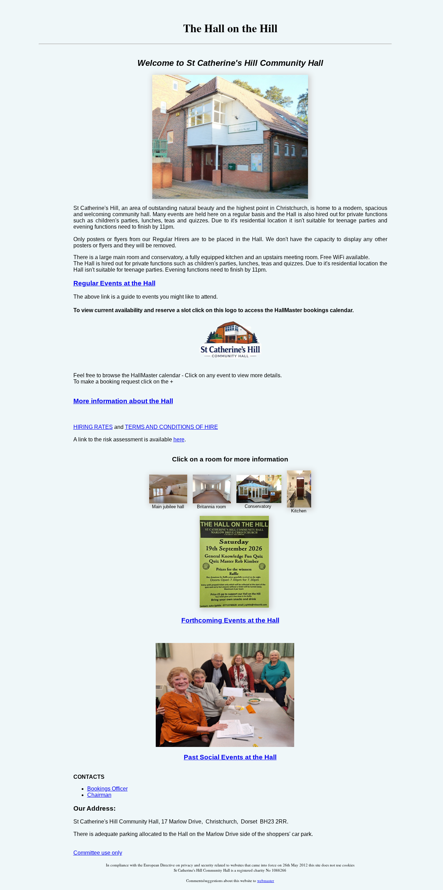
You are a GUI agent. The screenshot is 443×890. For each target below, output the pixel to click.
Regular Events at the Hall (114, 283)
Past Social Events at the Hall (230, 757)
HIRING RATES (93, 427)
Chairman (99, 795)
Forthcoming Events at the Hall (230, 620)
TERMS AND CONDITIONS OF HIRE (171, 427)
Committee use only (97, 853)
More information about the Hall (123, 401)
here (178, 439)
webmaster (265, 880)
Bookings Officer (107, 789)
